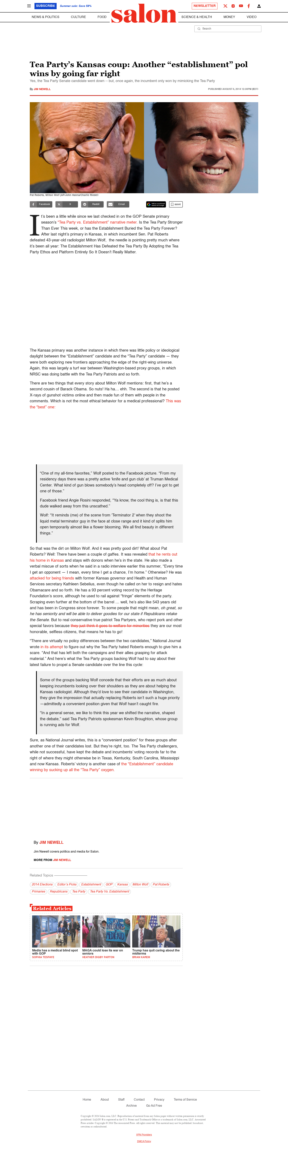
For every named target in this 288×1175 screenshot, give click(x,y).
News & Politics (45, 17)
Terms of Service (185, 1099)
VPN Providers (144, 1135)
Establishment (91, 884)
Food (102, 17)
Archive (131, 1105)
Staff (121, 1099)
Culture (78, 17)
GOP (109, 884)
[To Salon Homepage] (144, 13)
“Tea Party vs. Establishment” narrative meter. (98, 223)
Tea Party (78, 891)
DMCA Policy (144, 1141)
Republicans (58, 891)
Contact (139, 1099)
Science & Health (196, 17)
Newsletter (205, 6)
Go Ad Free (154, 1105)
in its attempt (52, 647)
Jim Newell (42, 89)
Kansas (122, 884)
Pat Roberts (161, 884)
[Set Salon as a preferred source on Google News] (156, 204)
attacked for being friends (52, 578)
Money (229, 17)
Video (251, 17)
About (105, 1099)
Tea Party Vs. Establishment (109, 891)
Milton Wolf (140, 884)
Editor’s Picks (66, 884)
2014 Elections (42, 884)
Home (87, 1099)
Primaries (38, 891)
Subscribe (45, 6)
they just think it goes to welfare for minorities (110, 626)
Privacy (159, 1099)
